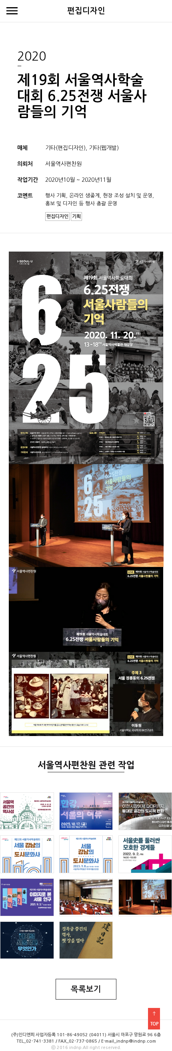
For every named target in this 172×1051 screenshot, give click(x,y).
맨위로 (154, 1018)
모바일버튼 (12, 11)
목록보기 (86, 989)
